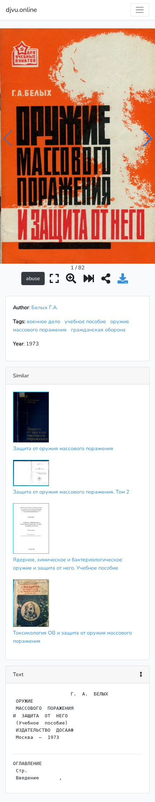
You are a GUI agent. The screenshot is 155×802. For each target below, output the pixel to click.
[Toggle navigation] (139, 9)
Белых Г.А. (44, 307)
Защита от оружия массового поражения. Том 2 (71, 491)
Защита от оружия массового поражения (63, 448)
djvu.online (21, 9)
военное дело (45, 321)
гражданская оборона (99, 329)
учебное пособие (87, 321)
